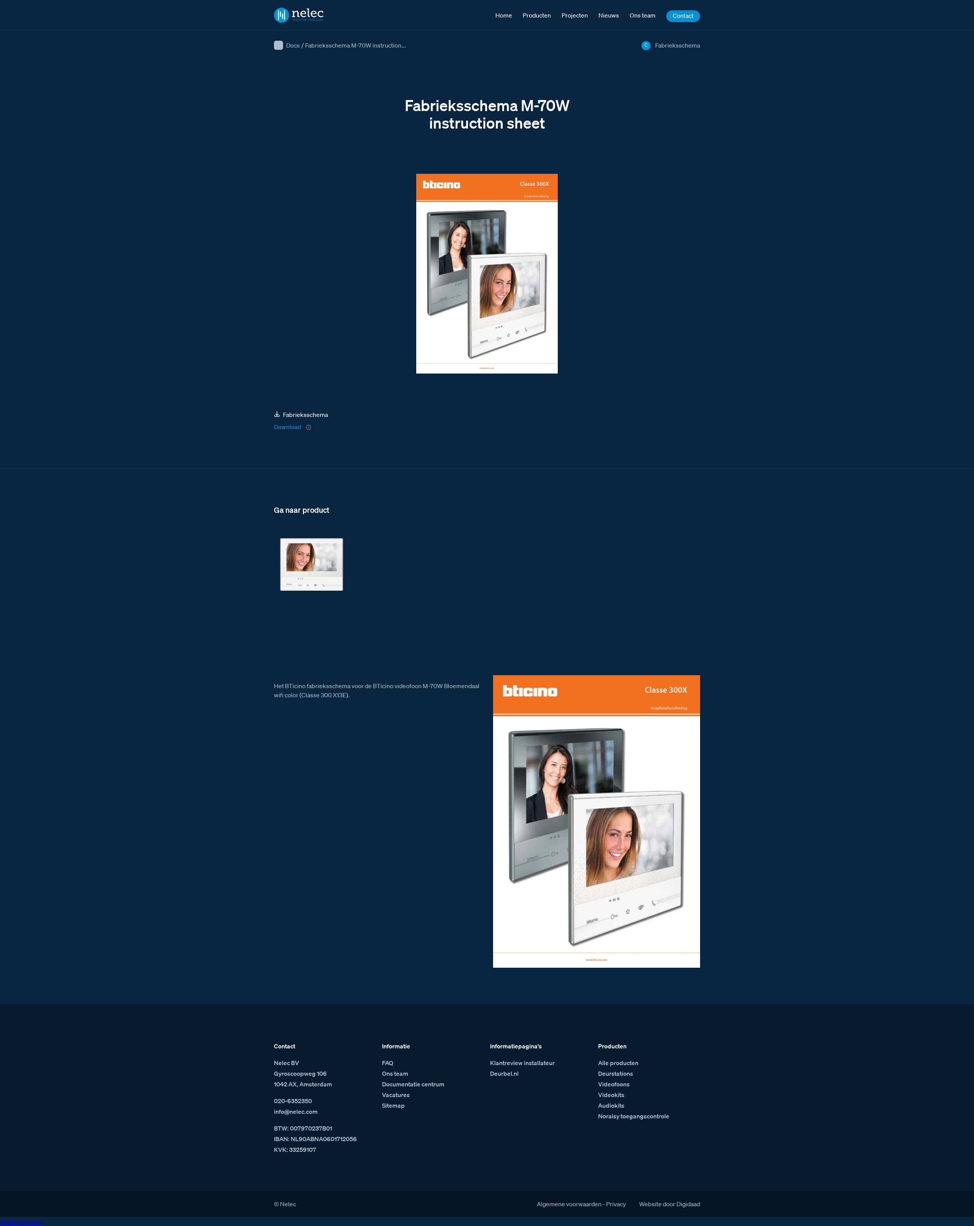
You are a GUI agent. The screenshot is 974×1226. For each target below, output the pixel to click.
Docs (293, 45)
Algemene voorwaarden (569, 1204)
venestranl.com (21, 1221)
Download (287, 427)
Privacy (616, 1204)
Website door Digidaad (669, 1204)
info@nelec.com (296, 1111)
